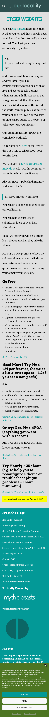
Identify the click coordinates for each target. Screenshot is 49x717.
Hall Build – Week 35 (12, 576)
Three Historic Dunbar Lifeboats (18, 564)
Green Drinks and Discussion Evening (20, 531)
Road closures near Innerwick (16, 581)
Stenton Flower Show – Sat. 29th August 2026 (24, 547)
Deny (24, 701)
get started (18, 28)
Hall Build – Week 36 (12, 519)
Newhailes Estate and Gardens (17, 542)
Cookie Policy (16, 714)
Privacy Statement (30, 714)
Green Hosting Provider (15, 608)
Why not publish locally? (14, 525)
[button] (45, 666)
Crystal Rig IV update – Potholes (17, 570)
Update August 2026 (12, 553)
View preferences (24, 707)
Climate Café (8, 559)
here (24, 146)
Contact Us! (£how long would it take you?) (23, 492)
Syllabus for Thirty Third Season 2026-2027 (23, 536)
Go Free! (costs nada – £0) (14, 357)
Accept (24, 694)
